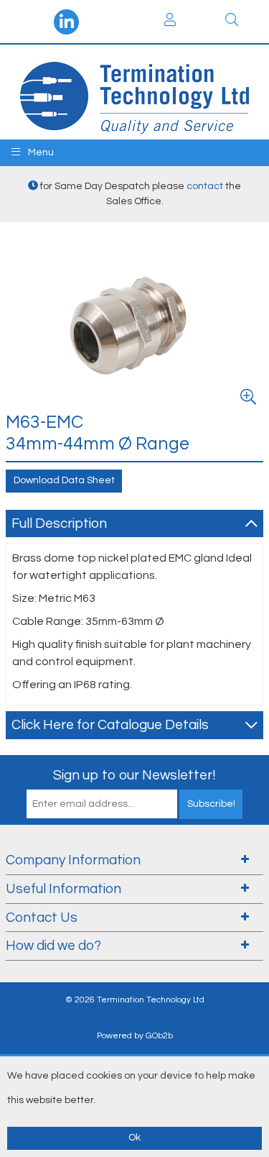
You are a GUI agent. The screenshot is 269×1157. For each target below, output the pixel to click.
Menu (40, 152)
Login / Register (171, 21)
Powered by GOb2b (135, 1036)
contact (205, 186)
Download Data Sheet (64, 480)
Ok (134, 1138)
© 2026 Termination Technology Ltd (134, 1000)
